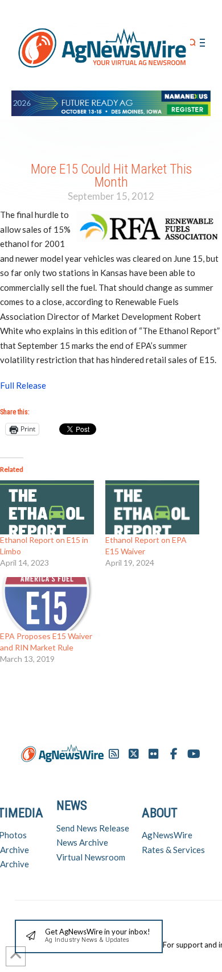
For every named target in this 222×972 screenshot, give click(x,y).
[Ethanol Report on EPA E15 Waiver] (152, 507)
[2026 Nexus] (111, 101)
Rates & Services (173, 850)
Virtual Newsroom (90, 857)
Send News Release (92, 828)
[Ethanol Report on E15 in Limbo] (47, 507)
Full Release (23, 385)
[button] (192, 43)
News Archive (82, 842)
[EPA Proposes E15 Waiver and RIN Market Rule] (47, 604)
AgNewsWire (167, 835)
